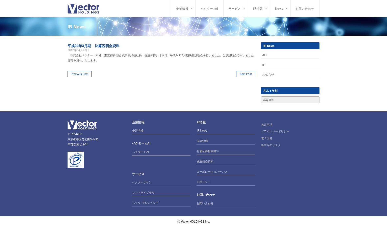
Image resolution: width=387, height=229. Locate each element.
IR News (202, 130)
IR (263, 65)
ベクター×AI (209, 8)
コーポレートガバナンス (212, 171)
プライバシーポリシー (275, 131)
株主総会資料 (205, 161)
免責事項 (266, 124)
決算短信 (202, 141)
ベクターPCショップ (145, 203)
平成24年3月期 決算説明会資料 (94, 45)
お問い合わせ (305, 8)
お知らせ (268, 74)
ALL (264, 55)
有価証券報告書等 (208, 151)
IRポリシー (204, 182)
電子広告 (266, 138)
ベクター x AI (140, 152)
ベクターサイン (142, 182)
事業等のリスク (271, 145)
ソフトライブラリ (143, 192)
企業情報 (137, 130)
